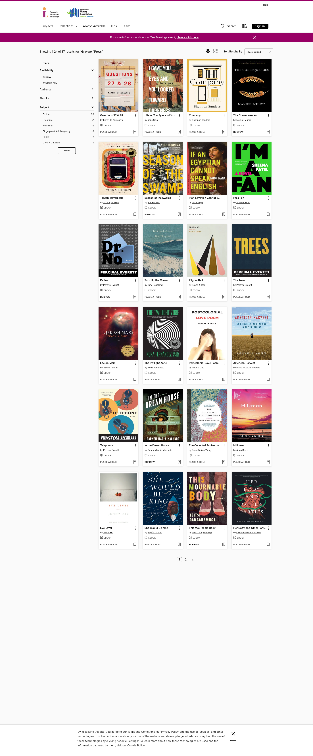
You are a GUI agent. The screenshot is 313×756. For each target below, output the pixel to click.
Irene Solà (153, 120)
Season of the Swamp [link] (158, 198)
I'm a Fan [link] (238, 198)
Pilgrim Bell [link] (196, 280)
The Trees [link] (239, 280)
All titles (47, 77)
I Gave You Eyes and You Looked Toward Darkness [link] (161, 115)
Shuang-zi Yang (111, 202)
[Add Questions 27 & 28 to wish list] (135, 132)
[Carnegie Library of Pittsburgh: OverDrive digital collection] (68, 12)
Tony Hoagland (155, 285)
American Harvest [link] (244, 363)
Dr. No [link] (104, 280)
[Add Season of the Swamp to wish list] (179, 214)
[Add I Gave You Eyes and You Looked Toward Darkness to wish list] (179, 132)
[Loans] (244, 26)
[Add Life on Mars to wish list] (135, 379)
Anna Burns (242, 450)
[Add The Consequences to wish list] (268, 132)
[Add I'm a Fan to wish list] (268, 214)
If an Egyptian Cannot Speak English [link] (205, 198)
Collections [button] (67, 26)
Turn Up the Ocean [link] (156, 280)
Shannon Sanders (201, 120)
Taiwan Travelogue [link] (111, 198)
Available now (50, 83)
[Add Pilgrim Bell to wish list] (223, 297)
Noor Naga (197, 202)
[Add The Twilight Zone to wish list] (179, 379)
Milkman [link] (238, 445)
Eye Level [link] (106, 528)
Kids (114, 26)
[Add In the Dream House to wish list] (179, 462)
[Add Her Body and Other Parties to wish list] (268, 544)
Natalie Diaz (198, 367)
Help (265, 5)
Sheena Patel (243, 202)
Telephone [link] (106, 445)
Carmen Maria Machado (160, 450)
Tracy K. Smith (110, 367)
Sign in (260, 26)
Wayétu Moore (155, 532)
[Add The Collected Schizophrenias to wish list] (223, 462)
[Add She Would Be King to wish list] (179, 544)
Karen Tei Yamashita (113, 120)
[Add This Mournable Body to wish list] (223, 544)
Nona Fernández (156, 367)
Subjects (47, 26)
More (67, 150)
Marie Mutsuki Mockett (248, 367)
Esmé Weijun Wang (201, 450)
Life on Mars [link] (107, 363)
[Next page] (192, 559)
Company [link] (195, 115)
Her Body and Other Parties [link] (249, 528)
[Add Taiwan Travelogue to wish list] (135, 214)
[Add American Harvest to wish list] (268, 379)
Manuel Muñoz (243, 120)
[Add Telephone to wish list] (135, 462)
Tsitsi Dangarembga (202, 532)
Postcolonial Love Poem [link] (203, 363)
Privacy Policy (169, 732)
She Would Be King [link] (156, 528)
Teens (126, 26)
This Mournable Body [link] (202, 528)
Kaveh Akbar (198, 285)
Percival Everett (111, 285)
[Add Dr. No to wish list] (135, 297)
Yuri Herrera (154, 202)
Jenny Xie (108, 532)
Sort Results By (233, 51)
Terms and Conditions (141, 732)
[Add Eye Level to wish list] (135, 544)
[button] (228, 26)
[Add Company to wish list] (223, 132)
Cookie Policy (136, 745)
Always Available (94, 26)
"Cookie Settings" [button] (128, 741)
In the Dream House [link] (157, 445)
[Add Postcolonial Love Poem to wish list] (223, 379)
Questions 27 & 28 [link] (111, 115)
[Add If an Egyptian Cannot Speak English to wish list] (223, 214)
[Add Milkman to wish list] (268, 462)
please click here (188, 37)
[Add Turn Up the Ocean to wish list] (179, 297)
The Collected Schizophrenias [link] (205, 445)
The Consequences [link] (245, 115)
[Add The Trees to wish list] (268, 297)
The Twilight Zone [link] (156, 363)
